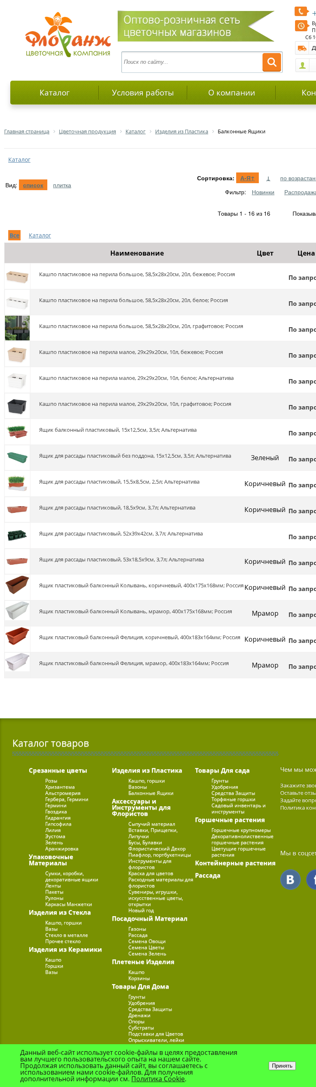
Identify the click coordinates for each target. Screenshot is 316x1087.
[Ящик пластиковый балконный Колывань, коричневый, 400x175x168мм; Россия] (17, 587)
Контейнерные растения (235, 863)
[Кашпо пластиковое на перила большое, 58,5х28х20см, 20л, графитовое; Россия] (17, 328)
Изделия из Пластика (147, 770)
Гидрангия (58, 818)
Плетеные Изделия (143, 961)
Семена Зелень (147, 953)
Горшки (54, 966)
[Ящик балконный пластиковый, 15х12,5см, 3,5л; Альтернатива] (17, 431)
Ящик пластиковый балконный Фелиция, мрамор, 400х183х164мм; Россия (134, 663)
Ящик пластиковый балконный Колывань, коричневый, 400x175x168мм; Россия (141, 585)
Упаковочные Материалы (51, 859)
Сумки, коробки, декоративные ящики (71, 876)
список (33, 185)
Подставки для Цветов (155, 1034)
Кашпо (53, 960)
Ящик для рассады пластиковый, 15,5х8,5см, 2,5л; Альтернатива (119, 481)
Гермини (56, 805)
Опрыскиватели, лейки (156, 1040)
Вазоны (137, 787)
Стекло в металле (66, 935)
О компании (231, 92)
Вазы (51, 929)
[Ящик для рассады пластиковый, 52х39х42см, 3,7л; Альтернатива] (17, 535)
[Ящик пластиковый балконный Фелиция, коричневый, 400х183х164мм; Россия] (17, 639)
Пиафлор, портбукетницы (159, 855)
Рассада (138, 935)
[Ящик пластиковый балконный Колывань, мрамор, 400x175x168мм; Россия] (17, 613)
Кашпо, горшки (63, 922)
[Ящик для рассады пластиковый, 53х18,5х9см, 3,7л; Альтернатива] (17, 561)
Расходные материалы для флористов (160, 882)
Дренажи (139, 1015)
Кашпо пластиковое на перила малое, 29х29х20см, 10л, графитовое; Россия (135, 403)
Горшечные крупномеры (241, 830)
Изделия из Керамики (65, 949)
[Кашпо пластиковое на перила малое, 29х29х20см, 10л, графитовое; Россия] (17, 405)
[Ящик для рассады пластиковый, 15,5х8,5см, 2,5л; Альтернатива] (17, 483)
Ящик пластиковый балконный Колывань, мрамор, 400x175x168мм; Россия (135, 611)
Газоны (137, 929)
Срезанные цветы (58, 770)
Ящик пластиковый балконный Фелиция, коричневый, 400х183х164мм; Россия (139, 637)
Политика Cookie (158, 1078)
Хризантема (60, 787)
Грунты (136, 997)
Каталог (55, 92)
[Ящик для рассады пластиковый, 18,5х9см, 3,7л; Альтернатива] (17, 509)
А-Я (247, 178)
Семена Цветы (146, 947)
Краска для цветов (150, 873)
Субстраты (141, 1027)
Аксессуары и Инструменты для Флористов (141, 807)
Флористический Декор (157, 848)
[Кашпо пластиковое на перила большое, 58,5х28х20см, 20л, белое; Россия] (17, 302)
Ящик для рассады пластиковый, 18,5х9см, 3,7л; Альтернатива (117, 507)
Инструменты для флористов (150, 864)
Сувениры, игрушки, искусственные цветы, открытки (155, 898)
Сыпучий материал (151, 824)
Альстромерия (63, 793)
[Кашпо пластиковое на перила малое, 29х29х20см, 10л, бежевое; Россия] (17, 354)
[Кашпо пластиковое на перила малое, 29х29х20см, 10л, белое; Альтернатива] (17, 380)
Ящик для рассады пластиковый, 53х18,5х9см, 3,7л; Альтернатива (121, 559)
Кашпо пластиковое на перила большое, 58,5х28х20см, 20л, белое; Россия (133, 300)
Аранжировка (62, 848)
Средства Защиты (150, 1009)
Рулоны (54, 898)
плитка (62, 185)
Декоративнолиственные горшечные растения (242, 839)
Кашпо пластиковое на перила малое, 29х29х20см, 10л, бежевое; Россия (131, 352)
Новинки (263, 192)
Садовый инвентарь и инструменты (238, 808)
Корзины (139, 978)
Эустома (55, 836)
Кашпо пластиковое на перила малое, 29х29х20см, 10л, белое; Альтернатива (136, 378)
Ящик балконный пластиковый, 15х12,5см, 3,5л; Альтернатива (118, 429)
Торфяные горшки (233, 799)
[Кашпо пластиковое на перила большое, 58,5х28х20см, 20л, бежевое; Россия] (17, 276)
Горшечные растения (230, 819)
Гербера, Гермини (66, 799)
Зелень (54, 842)
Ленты (53, 885)
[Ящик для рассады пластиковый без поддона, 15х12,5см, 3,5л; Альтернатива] (17, 457)
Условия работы (143, 92)
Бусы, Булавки (145, 842)
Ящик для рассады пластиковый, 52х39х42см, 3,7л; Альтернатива (121, 533)
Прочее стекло (63, 941)
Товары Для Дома (140, 986)
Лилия (53, 830)
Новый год (141, 910)
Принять (282, 1066)
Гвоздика (56, 811)
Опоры (136, 1021)
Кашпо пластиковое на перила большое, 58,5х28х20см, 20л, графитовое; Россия (141, 326)
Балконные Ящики (151, 793)
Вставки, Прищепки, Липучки (153, 833)
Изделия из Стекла (60, 912)
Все (14, 235)
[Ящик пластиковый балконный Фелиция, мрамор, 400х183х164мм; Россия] (17, 665)
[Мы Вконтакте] (290, 879)
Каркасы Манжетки (68, 904)
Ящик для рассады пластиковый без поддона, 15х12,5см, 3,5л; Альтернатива (135, 455)
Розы (51, 780)
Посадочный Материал (150, 918)
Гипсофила (58, 824)
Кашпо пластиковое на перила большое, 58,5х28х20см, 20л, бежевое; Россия (137, 274)
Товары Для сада (222, 770)
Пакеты (54, 892)
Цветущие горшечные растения (238, 851)
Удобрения (141, 1003)
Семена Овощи (147, 941)
